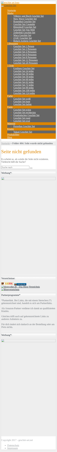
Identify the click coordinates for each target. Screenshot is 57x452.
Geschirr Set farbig (22, 104)
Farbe (10, 96)
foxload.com (21, 284)
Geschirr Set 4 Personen (24, 52)
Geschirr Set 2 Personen (24, 49)
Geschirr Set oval (21, 121)
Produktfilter (13, 134)
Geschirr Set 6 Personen (24, 54)
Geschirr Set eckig (22, 109)
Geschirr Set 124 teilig (24, 93)
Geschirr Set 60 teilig (23, 79)
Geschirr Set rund (21, 118)
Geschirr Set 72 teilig (23, 85)
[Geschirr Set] (10, 2)
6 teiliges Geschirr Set (23, 68)
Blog (9, 137)
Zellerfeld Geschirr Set (24, 32)
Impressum (12, 448)
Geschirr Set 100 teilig (24, 90)
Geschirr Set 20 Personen (25, 63)
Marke (10, 13)
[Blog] (10, 289)
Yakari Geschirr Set (22, 132)
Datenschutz (13, 445)
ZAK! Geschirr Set (22, 38)
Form (9, 107)
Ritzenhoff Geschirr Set (24, 27)
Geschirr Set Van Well (24, 29)
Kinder (10, 129)
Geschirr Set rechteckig (24, 112)
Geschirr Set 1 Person (23, 46)
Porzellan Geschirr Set (24, 126)
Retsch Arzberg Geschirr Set (27, 41)
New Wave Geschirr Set (25, 18)
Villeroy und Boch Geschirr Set (28, 16)
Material (11, 123)
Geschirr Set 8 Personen (24, 57)
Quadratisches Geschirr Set (26, 115)
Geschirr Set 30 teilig (23, 74)
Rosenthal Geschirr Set (24, 21)
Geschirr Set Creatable (24, 24)
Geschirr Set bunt (21, 101)
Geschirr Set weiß (22, 98)
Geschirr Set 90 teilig (23, 87)
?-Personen (12, 43)
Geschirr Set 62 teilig (23, 82)
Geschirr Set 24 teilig (23, 71)
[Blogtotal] (7, 284)
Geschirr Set (10, 5)
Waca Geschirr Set (22, 35)
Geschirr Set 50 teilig (23, 76)
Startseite (11, 10)
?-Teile (10, 65)
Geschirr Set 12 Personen (25, 60)
